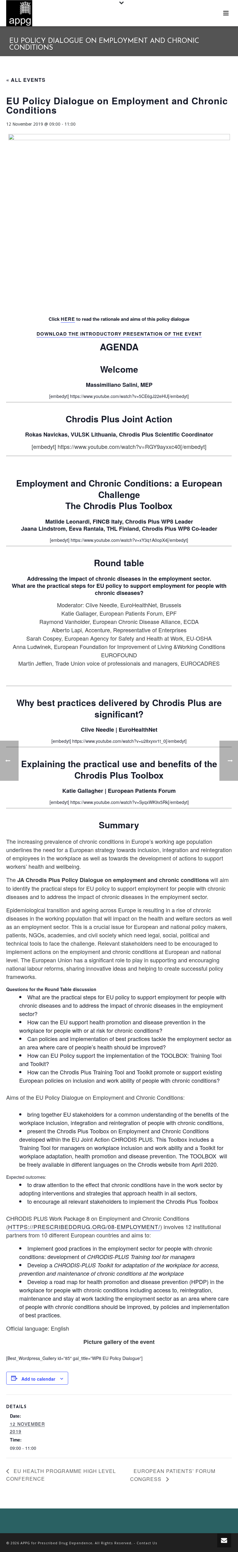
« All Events (26, 79)
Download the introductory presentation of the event (119, 333)
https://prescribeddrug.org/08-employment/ (84, 1227)
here (68, 319)
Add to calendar (38, 1379)
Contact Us (147, 1543)
